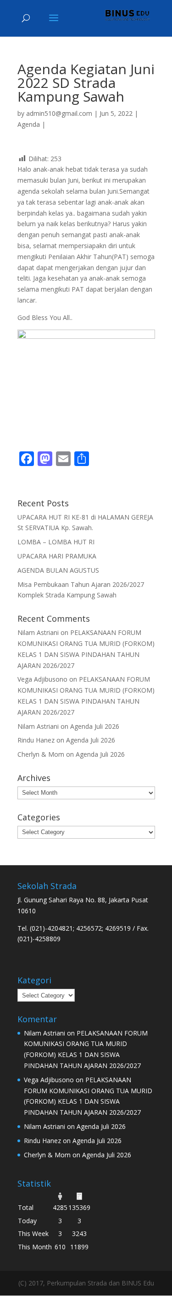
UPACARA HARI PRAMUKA (56, 556)
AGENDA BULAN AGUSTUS (58, 570)
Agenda (28, 124)
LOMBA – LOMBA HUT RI (55, 541)
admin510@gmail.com (59, 113)
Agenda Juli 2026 (94, 726)
